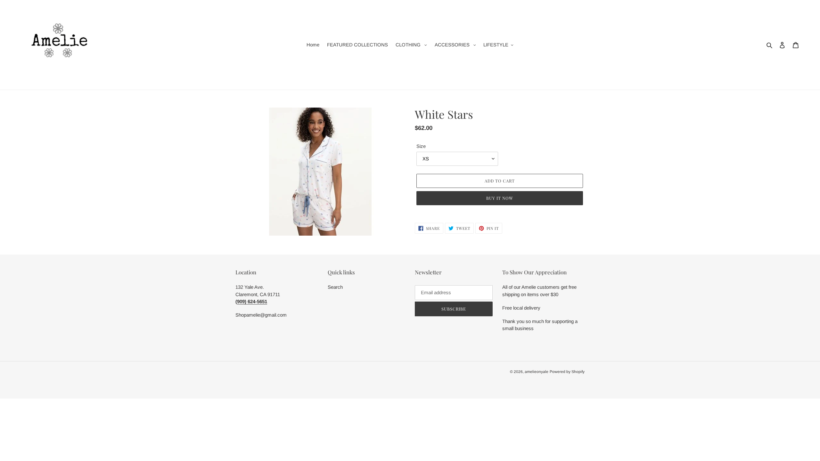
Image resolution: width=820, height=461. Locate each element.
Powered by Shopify (567, 371)
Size (421, 146)
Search (335, 287)
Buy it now (499, 198)
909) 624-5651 (252, 301)
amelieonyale (536, 371)
